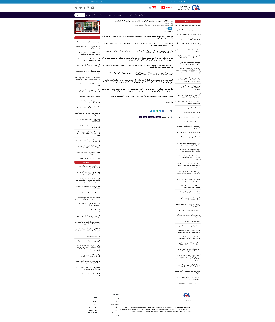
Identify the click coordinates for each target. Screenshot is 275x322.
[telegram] (76, 7)
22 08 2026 (181, 1)
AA (170, 29)
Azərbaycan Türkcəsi (97, 1)
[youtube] (152, 7)
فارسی (85, 1)
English (77, 1)
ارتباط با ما (190, 1)
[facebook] (85, 7)
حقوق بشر (89, 15)
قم (140, 117)
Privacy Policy (93, 307)
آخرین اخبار (141, 15)
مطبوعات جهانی (115, 304)
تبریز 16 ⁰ (162, 1)
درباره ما (198, 1)
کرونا (158, 117)
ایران (110, 15)
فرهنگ (95, 15)
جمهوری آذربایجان (118, 15)
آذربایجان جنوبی (128, 15)
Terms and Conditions (91, 310)
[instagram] (88, 7)
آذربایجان (152, 117)
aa (167, 29)
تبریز (145, 117)
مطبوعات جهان (102, 15)
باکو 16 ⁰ (172, 1)
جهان (135, 15)
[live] (166, 7)
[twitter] (80, 7)
